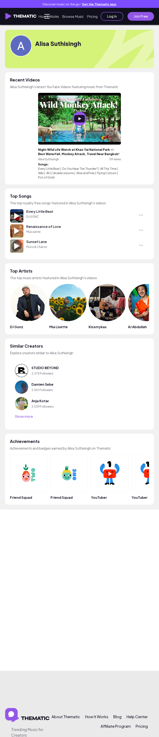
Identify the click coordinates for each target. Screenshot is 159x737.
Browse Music (73, 16)
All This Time (108, 168)
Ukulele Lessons (63, 173)
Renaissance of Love (43, 226)
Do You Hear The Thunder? (80, 168)
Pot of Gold (46, 177)
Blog (117, 716)
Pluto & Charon (36, 247)
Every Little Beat (49, 168)
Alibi (41, 173)
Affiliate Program (116, 726)
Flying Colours (107, 173)
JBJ (48, 173)
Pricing (92, 16)
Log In (112, 16)
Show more (24, 416)
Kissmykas (98, 327)
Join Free (141, 16)
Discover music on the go (79, 4)
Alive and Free (85, 173)
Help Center (137, 716)
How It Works (49, 16)
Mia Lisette (33, 231)
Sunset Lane (36, 241)
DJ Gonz (16, 327)
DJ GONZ (32, 216)
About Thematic (66, 716)
